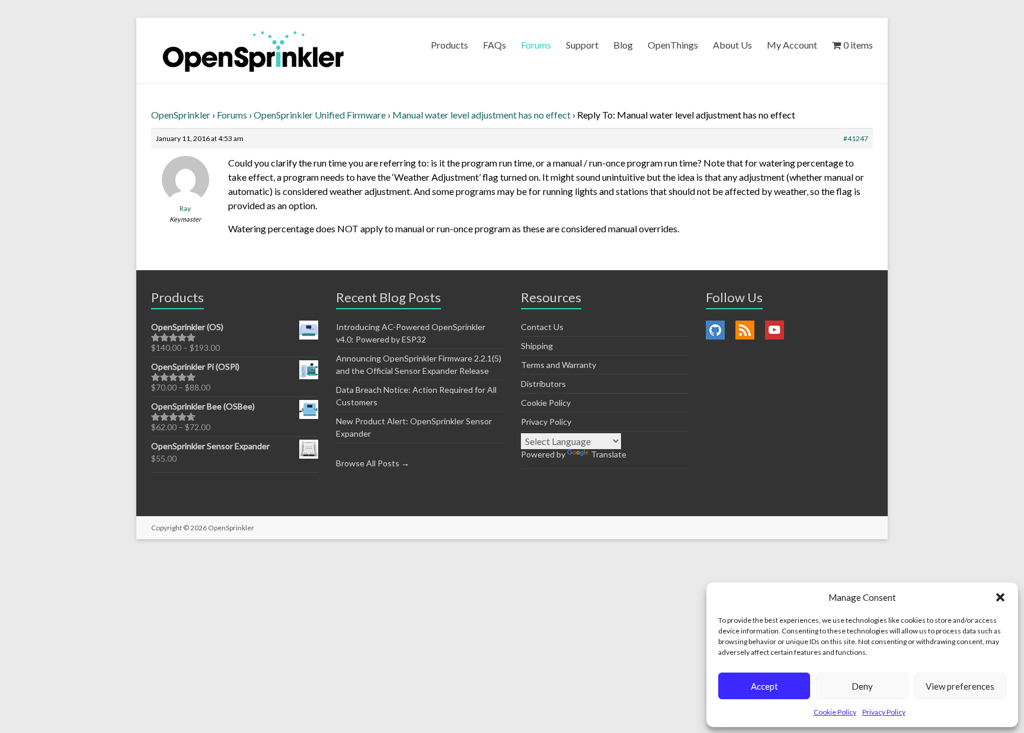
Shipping (537, 346)
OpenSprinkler (180, 114)
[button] (1000, 597)
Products (449, 44)
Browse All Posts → (372, 463)
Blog (623, 44)
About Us (732, 44)
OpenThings (673, 44)
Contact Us (542, 327)
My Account (792, 44)
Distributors (543, 384)
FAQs (494, 44)
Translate (608, 454)
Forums (536, 44)
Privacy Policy (883, 712)
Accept (764, 686)
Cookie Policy (835, 712)
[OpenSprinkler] (253, 50)
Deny (862, 686)
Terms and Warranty (558, 365)
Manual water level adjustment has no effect (481, 114)
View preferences (960, 686)
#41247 (855, 138)
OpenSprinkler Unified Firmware (320, 114)
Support (582, 44)
